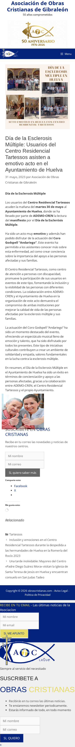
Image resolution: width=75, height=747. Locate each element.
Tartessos (15, 534)
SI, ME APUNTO (14, 633)
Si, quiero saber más (22, 473)
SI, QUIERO (12, 738)
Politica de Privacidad (37, 594)
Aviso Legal (61, 590)
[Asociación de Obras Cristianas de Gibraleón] (9, 54)
